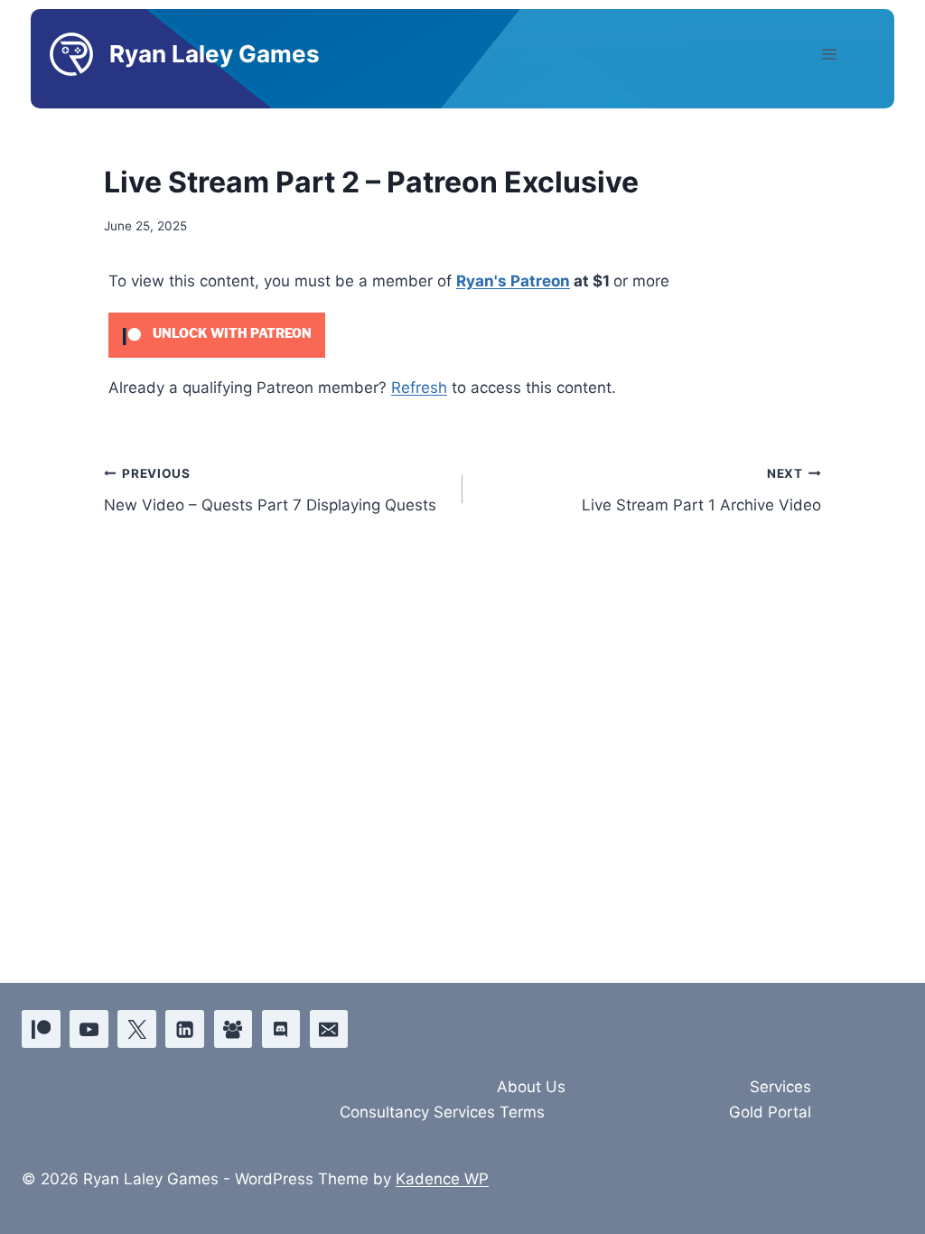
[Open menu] (844, 54)
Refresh (419, 388)
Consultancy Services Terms (442, 1112)
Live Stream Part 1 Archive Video (701, 490)
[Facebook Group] (233, 1029)
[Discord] (281, 1029)
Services (780, 1087)
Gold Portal (770, 1112)
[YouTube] (89, 1029)
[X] (136, 1029)
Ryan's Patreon (513, 281)
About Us (531, 1087)
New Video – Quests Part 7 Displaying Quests (270, 490)
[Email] (329, 1029)
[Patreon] (41, 1029)
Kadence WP (442, 1179)
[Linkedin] (184, 1029)
